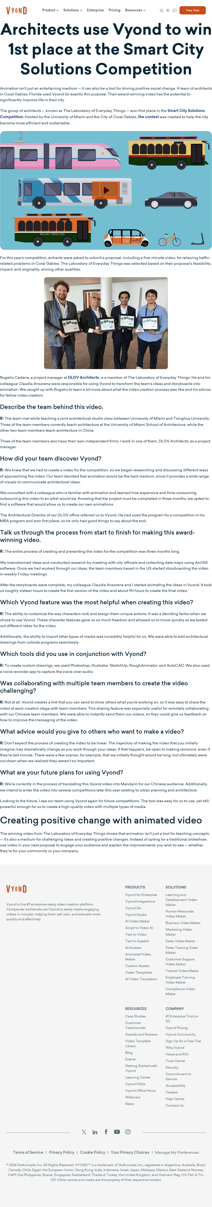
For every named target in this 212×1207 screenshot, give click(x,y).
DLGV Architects (83, 378)
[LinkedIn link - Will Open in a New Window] (95, 1132)
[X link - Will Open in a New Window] (84, 1132)
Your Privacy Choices (130, 1152)
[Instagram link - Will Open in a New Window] (128, 1132)
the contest (148, 117)
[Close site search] (191, 21)
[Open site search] (12, 21)
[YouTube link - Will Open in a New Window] (117, 1132)
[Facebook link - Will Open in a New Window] (106, 1132)
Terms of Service (28, 1152)
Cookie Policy (92, 1152)
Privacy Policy (61, 1152)
